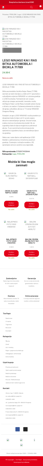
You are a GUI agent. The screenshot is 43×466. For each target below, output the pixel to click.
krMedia (26, 462)
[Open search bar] (31, 7)
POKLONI (13, 14)
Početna (5, 14)
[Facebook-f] (17, 429)
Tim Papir (19, 460)
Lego (19, 14)
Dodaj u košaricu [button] (11, 204)
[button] (27, 7)
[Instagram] (25, 429)
